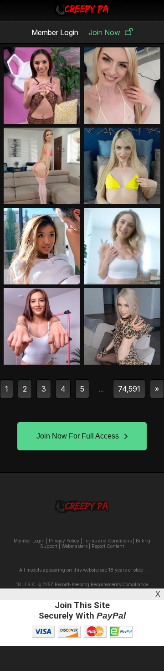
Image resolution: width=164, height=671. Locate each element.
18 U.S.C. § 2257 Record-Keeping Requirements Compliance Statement (82, 587)
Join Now (104, 32)
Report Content (108, 546)
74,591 (129, 388)
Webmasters (74, 546)
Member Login (54, 32)
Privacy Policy (64, 540)
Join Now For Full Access (77, 436)
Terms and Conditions (107, 540)
